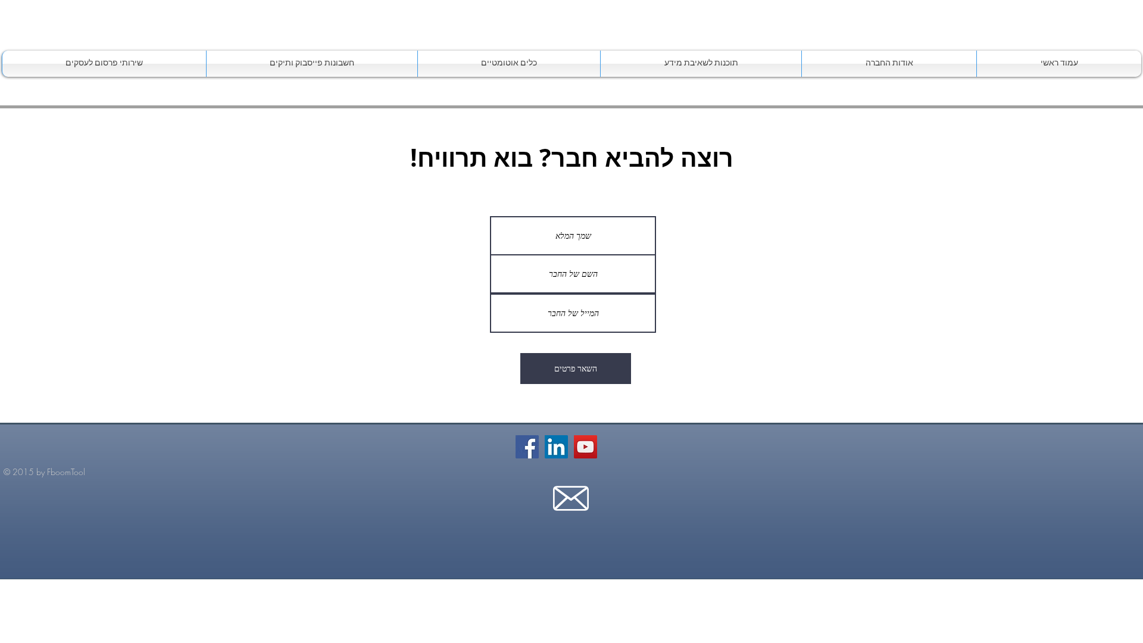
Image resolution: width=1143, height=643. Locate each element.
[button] (701, 64)
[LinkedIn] (556, 446)
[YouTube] (585, 446)
